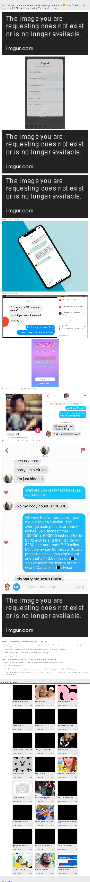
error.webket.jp (7, 881)
